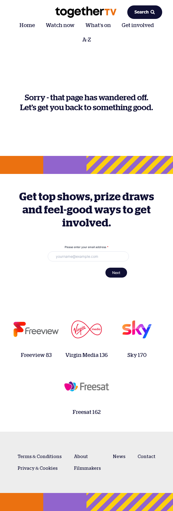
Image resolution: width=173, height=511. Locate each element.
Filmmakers (87, 468)
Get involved (138, 25)
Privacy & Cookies (38, 468)
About (81, 456)
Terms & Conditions (40, 456)
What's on (98, 25)
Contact (146, 456)
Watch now (60, 25)
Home (27, 25)
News (119, 456)
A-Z (86, 39)
